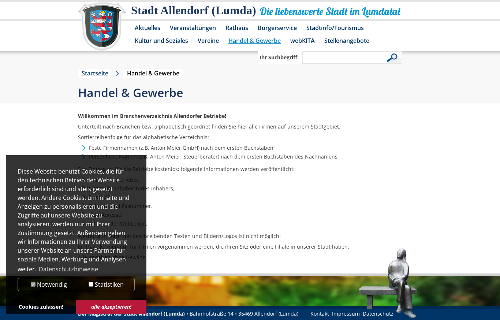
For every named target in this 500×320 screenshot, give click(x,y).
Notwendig (51, 284)
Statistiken (108, 284)
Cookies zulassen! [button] (41, 306)
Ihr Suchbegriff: (279, 57)
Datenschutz (378, 313)
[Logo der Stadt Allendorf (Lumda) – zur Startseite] (102, 30)
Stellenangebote (346, 41)
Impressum (346, 313)
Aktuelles (147, 28)
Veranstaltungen (193, 28)
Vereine (208, 41)
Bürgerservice (277, 28)
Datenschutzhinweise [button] (68, 269)
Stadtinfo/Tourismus (335, 28)
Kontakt (319, 313)
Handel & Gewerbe (254, 41)
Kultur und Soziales (161, 41)
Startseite (95, 73)
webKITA (302, 41)
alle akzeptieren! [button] (111, 306)
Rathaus (236, 28)
